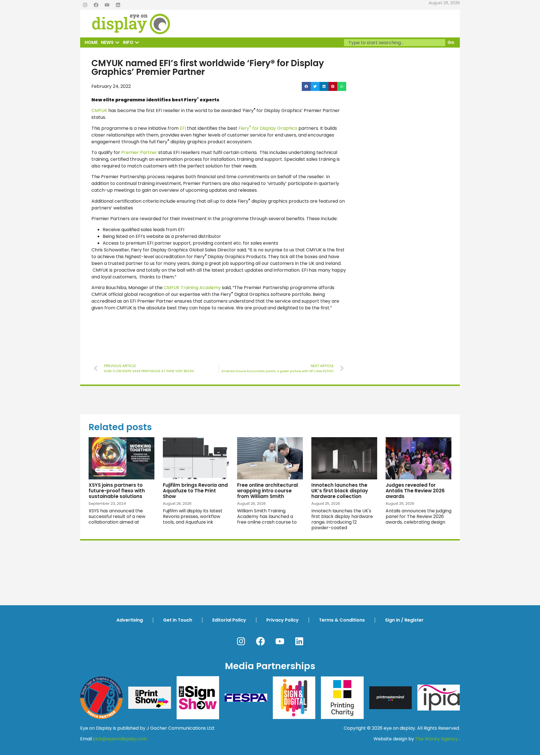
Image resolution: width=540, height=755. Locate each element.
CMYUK (99, 110)
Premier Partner (139, 152)
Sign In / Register (404, 620)
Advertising (129, 620)
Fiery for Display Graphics (267, 128)
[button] (306, 86)
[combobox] (394, 42)
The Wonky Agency (436, 739)
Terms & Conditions (342, 620)
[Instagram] (85, 5)
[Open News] (117, 42)
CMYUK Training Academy (192, 287)
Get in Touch (177, 620)
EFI (183, 128)
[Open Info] (137, 42)
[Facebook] (96, 5)
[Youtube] (107, 5)
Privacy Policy (282, 620)
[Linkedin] (118, 5)
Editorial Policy (229, 620)
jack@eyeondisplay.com (120, 739)
